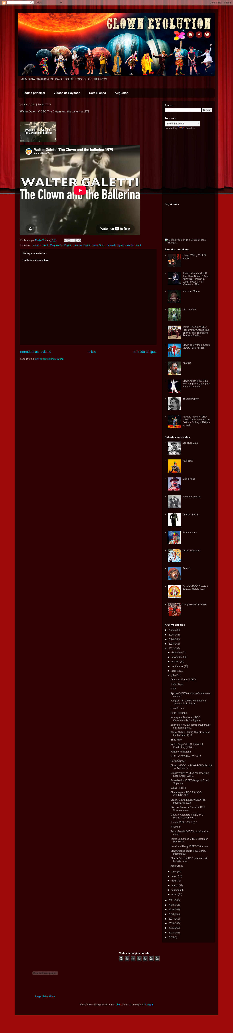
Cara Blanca (97, 92)
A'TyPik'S (176, 826)
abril (174, 880)
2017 (171, 918)
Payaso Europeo (73, 245)
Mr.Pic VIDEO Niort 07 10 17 (186, 756)
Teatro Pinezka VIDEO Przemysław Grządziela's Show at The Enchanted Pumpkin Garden (196, 331)
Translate (190, 128)
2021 (171, 900)
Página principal (34, 92)
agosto (175, 670)
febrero (175, 890)
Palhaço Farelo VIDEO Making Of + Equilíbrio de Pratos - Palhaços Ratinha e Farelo (196, 421)
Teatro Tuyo (177, 684)
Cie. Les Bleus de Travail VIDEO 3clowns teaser (188, 809)
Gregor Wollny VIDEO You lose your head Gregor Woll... (190, 774)
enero (174, 894)
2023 (171, 643)
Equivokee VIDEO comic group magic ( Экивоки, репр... (191, 726)
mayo (174, 876)
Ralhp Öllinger (178, 761)
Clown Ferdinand (191, 550)
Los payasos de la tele (194, 604)
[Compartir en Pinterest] (79, 240)
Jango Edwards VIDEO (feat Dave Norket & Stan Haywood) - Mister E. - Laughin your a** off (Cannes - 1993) (196, 279)
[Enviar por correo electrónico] (66, 240)
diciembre (176, 652)
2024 (171, 639)
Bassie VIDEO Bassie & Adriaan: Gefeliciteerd (195, 588)
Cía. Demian (189, 309)
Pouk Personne (179, 712)
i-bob (118, 1004)
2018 (171, 914)
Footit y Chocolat (192, 496)
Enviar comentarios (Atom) (49, 359)
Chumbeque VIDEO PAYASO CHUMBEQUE (186, 794)
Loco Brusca (177, 708)
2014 (171, 932)
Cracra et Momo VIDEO (183, 679)
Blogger (149, 1004)
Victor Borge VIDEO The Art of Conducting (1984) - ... (187, 745)
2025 (171, 634)
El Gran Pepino (191, 398)
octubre (175, 661)
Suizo (102, 245)
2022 (171, 648)
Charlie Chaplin (190, 514)
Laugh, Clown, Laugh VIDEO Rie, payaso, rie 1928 (188, 801)
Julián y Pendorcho (181, 751)
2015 (171, 928)
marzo (175, 885)
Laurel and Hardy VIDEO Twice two (189, 846)
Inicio (92, 352)
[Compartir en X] (72, 240)
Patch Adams (190, 532)
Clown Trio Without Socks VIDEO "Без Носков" (196, 346)
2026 (171, 630)
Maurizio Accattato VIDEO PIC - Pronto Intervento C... (188, 816)
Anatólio (187, 363)
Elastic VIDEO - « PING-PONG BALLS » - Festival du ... (191, 767)
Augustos (121, 92)
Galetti (45, 245)
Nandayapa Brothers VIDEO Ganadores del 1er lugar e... (187, 719)
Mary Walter (56, 245)
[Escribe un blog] (69, 240)
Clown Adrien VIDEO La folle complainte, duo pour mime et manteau (196, 384)
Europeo (35, 245)
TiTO (173, 688)
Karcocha (188, 460)
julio (173, 675)
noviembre (177, 657)
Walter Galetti (134, 245)
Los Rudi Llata (190, 442)
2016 (171, 923)
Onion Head (189, 478)
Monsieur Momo (191, 291)
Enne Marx (176, 739)
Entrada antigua (145, 352)
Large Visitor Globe (45, 996)
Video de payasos (116, 245)
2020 (171, 905)
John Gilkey (177, 865)
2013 (171, 937)
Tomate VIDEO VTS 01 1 (184, 822)
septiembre (177, 666)
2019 (171, 909)
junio (174, 871)
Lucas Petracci (178, 787)
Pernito (186, 568)
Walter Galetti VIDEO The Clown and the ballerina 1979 (190, 734)
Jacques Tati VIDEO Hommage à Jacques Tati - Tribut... (188, 702)
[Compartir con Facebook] (76, 240)
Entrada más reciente (35, 352)
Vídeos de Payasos (67, 92)
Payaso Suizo (90, 245)
